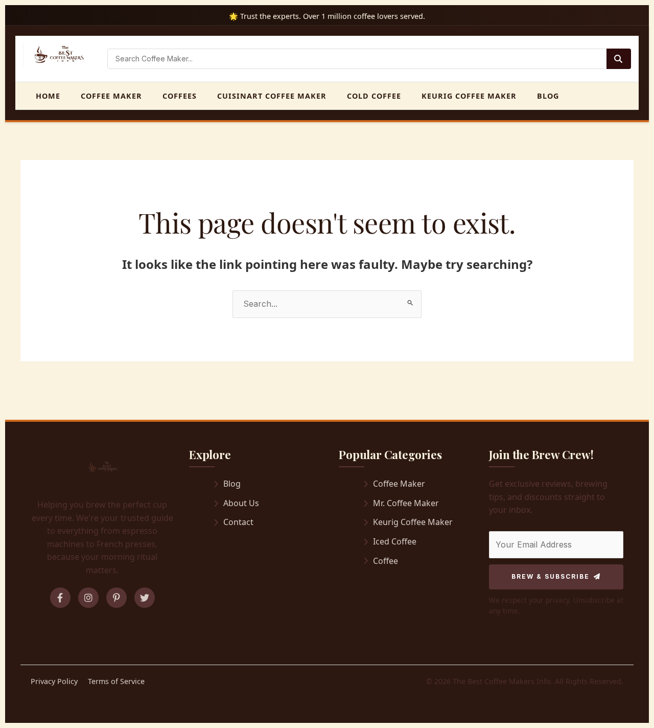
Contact (238, 522)
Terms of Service (116, 681)
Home (48, 96)
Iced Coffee (394, 541)
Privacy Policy (54, 681)
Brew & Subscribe (550, 576)
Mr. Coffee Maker (406, 503)
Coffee (385, 560)
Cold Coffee (374, 96)
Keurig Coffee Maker (469, 96)
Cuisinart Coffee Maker (271, 96)
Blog (548, 96)
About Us (241, 503)
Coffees (179, 96)
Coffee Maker (111, 96)
